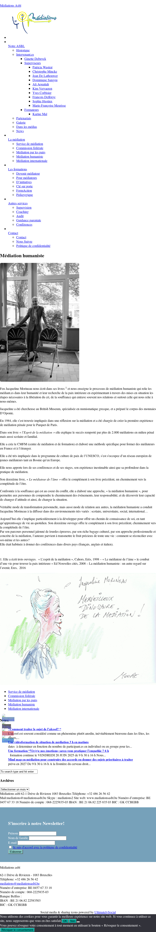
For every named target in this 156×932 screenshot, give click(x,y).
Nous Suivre (24, 241)
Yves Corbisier (41, 92)
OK (65, 920)
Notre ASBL (16, 46)
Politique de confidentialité (33, 245)
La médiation (16, 139)
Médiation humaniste (29, 156)
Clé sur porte (24, 186)
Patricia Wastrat (42, 67)
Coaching (22, 211)
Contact (13, 233)
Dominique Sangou (44, 80)
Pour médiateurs (26, 177)
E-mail (12, 842)
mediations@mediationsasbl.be (20, 883)
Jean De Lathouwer (45, 75)
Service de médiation (29, 143)
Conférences (24, 224)
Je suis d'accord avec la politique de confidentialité (45, 847)
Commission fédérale (29, 148)
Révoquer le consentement (17, 929)
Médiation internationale (31, 160)
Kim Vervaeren (42, 88)
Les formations (17, 169)
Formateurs (31, 109)
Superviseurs (32, 63)
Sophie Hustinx (42, 101)
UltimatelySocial (105, 912)
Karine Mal (39, 114)
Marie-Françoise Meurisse (49, 105)
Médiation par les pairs (30, 152)
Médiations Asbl (10, 5)
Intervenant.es (25, 54)
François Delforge (43, 97)
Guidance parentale (28, 220)
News (20, 131)
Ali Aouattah (40, 84)
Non (72, 920)
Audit (20, 216)
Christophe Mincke (44, 71)
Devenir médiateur (28, 173)
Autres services (18, 203)
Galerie (21, 122)
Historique (23, 50)
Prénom (13, 833)
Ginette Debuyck (35, 58)
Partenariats (23, 118)
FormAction (24, 190)
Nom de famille (18, 838)
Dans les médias (26, 126)
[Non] (78, 921)
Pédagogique (24, 194)
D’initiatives (24, 182)
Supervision (23, 207)
